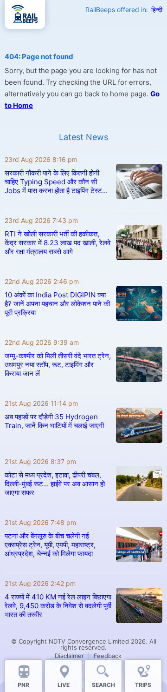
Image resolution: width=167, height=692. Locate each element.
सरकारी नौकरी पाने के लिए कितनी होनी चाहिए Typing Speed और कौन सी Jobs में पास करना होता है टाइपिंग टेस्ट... (56, 181)
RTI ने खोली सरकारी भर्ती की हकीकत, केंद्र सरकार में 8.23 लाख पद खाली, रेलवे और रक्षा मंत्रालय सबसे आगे (57, 242)
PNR (23, 684)
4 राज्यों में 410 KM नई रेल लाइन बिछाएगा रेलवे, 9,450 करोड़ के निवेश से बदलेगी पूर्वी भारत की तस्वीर (58, 605)
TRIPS (143, 684)
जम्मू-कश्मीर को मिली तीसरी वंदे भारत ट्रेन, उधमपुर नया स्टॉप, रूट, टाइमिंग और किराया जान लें (58, 364)
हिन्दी (156, 9)
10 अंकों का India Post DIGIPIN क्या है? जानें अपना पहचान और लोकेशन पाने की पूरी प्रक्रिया (57, 303)
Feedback (108, 655)
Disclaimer (69, 655)
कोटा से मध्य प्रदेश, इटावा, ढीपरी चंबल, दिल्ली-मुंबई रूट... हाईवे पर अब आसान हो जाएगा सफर (55, 483)
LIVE (64, 684)
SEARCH (103, 684)
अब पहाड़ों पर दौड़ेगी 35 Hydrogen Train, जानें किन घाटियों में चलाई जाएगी (54, 421)
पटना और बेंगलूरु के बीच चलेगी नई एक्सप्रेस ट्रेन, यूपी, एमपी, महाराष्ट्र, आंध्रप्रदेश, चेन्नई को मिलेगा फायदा (50, 544)
